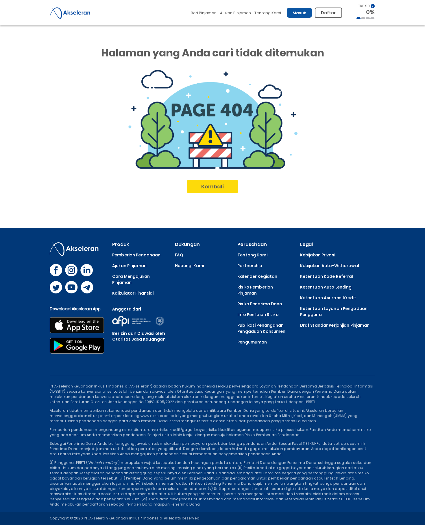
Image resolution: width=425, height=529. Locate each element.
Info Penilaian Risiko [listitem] (258, 314)
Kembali (212, 186)
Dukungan (187, 244)
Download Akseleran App (75, 309)
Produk (120, 244)
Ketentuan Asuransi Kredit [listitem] (328, 298)
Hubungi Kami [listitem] (189, 266)
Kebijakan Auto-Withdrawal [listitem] (329, 266)
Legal (306, 244)
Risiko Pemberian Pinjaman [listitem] (255, 290)
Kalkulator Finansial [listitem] (133, 293)
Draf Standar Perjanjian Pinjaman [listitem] (335, 325)
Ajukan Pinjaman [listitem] (129, 266)
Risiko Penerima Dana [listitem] (259, 304)
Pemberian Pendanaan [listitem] (136, 255)
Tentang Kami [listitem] (252, 255)
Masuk (299, 13)
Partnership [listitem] (249, 266)
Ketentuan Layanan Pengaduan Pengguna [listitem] (333, 311)
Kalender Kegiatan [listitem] (257, 276)
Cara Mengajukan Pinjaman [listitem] (131, 279)
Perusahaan (252, 244)
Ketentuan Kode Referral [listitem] (326, 276)
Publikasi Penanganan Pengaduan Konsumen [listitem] (261, 328)
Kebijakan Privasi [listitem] (317, 255)
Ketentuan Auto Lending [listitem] (326, 287)
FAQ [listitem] (179, 255)
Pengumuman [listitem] (252, 342)
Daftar (328, 13)
